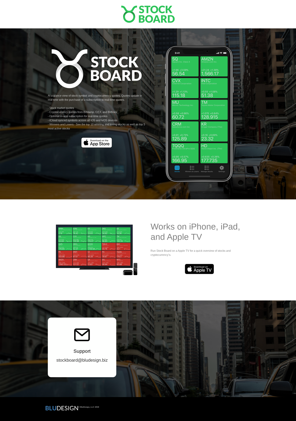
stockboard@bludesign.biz (82, 360)
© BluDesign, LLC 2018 (88, 407)
